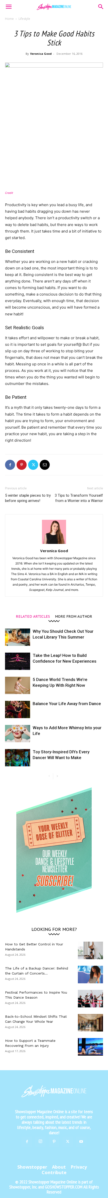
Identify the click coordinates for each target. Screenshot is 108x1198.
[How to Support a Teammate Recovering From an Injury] (90, 1047)
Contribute (54, 1172)
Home (9, 19)
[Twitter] (33, 465)
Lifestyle (24, 19)
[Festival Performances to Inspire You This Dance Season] (90, 998)
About (59, 1167)
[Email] (45, 465)
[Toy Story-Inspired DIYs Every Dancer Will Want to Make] (17, 757)
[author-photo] (54, 544)
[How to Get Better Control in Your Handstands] (90, 950)
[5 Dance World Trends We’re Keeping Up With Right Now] (17, 685)
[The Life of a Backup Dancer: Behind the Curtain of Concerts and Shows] (90, 974)
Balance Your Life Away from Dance (67, 703)
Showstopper (32, 1167)
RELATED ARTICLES (33, 616)
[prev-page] (49, 776)
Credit (9, 193)
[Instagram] (40, 1141)
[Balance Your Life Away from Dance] (17, 709)
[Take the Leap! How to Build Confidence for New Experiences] (17, 661)
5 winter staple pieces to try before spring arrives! (28, 498)
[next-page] (57, 776)
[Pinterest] (22, 465)
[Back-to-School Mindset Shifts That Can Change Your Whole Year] (90, 1023)
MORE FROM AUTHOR (73, 616)
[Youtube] (81, 1142)
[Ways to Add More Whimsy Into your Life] (17, 733)
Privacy (79, 1167)
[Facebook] (10, 465)
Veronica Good (41, 53)
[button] (9, 7)
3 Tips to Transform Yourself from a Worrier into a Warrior (79, 498)
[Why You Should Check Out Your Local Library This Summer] (17, 637)
